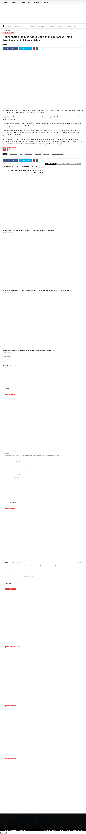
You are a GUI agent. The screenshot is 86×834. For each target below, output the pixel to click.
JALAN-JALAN (42, 26)
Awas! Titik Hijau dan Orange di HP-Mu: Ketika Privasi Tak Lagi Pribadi (35, 472)
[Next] (18, 478)
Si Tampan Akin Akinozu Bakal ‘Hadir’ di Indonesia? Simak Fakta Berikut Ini (30, 701)
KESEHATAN (61, 26)
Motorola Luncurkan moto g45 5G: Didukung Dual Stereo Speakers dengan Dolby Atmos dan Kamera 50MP (45, 459)
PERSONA (17, 30)
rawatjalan (46, 154)
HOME (9, 26)
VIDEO (52, 26)
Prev (5, 356)
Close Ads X (3, 833)
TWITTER (74, 830)
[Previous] (15, 478)
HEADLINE (8, 394)
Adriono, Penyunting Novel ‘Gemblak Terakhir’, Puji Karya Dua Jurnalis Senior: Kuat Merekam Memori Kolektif (36, 290)
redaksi (5, 44)
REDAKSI (54, 830)
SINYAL (13, 394)
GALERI (7, 646)
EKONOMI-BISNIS (20, 26)
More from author (62, 163)
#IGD (21, 154)
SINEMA (13, 508)
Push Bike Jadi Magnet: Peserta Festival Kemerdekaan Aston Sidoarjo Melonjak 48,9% (29, 350)
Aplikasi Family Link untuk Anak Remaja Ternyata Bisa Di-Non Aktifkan (35, 568)
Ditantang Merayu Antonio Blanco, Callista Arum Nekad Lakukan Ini (27, 753)
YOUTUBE (60, 830)
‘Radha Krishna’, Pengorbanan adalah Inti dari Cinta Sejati (26, 560)
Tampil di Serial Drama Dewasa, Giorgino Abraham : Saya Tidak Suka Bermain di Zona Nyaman (36, 808)
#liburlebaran (28, 154)
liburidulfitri (38, 154)
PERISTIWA (7, 30)
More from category (74, 163)
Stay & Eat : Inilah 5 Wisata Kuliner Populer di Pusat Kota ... (21, 166)
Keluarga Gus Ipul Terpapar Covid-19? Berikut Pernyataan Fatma (42, 574)
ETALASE (31, 26)
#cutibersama (13, 154)
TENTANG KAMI (46, 830)
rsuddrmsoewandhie (57, 154)
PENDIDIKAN (72, 26)
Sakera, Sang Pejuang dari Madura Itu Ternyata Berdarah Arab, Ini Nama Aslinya (32, 642)
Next (8, 356)
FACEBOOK (67, 830)
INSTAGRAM (80, 830)
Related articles (50, 163)
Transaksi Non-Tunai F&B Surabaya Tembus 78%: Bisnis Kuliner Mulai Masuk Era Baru (29, 230)
